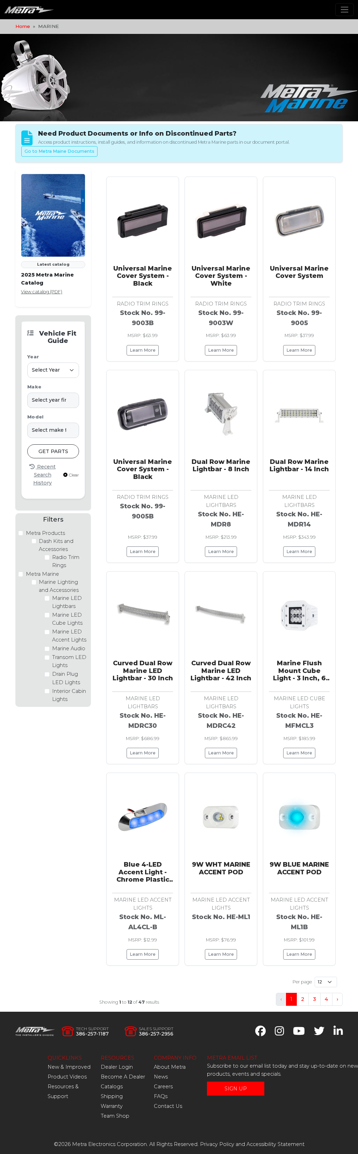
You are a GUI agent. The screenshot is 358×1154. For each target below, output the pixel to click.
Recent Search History (44, 475)
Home (22, 26)
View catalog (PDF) (41, 291)
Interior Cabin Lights (69, 695)
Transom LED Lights (69, 661)
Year (33, 356)
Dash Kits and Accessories (56, 545)
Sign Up (235, 1088)
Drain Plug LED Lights (66, 678)
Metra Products (45, 533)
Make (34, 386)
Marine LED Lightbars (67, 602)
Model (35, 417)
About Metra (170, 1067)
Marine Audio (68, 648)
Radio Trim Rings (65, 561)
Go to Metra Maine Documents (59, 151)
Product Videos (67, 1077)
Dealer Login (117, 1067)
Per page (302, 981)
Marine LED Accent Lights (69, 636)
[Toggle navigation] (344, 9)
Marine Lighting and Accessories (59, 586)
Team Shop (115, 1116)
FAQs (160, 1096)
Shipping (112, 1096)
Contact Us (168, 1106)
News (161, 1077)
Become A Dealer (123, 1077)
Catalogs (112, 1086)
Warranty (112, 1106)
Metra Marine (42, 574)
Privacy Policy (217, 1144)
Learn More (143, 350)
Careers (163, 1086)
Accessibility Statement (275, 1144)
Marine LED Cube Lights (67, 619)
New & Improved (69, 1067)
